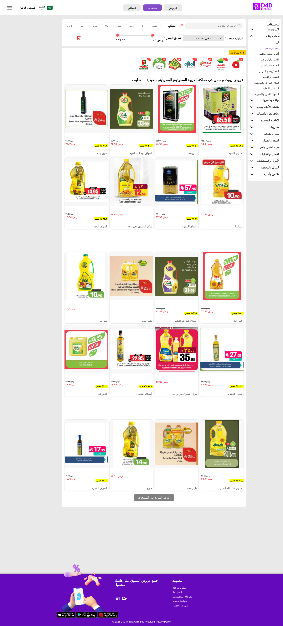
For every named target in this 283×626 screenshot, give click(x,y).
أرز (277, 42)
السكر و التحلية (271, 88)
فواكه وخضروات (270, 100)
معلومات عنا (179, 587)
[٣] (143, 70)
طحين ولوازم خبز (270, 59)
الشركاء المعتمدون (183, 596)
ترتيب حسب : (233, 38)
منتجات (152, 7)
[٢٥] (174, 70)
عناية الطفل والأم (270, 147)
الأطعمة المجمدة (270, 120)
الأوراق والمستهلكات (268, 160)
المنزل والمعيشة (270, 167)
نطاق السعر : (172, 38)
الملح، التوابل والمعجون (266, 82)
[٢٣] (205, 70)
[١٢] (189, 70)
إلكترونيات (274, 29)
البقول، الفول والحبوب (267, 94)
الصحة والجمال (271, 140)
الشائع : (171, 25)
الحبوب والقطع (271, 76)
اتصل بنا (177, 592)
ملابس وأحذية (272, 174)
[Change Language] (49, 8)
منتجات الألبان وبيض (268, 106)
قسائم (132, 7)
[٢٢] (220, 70)
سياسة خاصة (180, 601)
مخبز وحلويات (272, 133)
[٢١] (236, 70)
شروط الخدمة (180, 605)
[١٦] (159, 70)
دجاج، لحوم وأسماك (268, 113)
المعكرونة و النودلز (269, 71)
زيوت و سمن (272, 48)
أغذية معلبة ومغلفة (269, 53)
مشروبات (274, 127)
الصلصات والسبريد (269, 65)
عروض (173, 7)
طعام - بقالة (273, 36)
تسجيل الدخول (27, 7)
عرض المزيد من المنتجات (154, 497)
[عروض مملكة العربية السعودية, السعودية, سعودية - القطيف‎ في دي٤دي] (79, 38)
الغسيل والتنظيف (270, 154)
